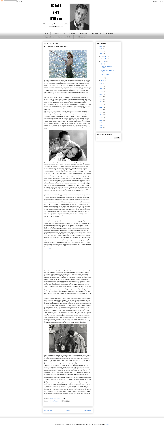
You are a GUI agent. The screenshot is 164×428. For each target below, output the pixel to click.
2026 (101, 46)
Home (46, 33)
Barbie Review (105, 74)
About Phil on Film (59, 33)
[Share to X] (65, 401)
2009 (101, 117)
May (102, 78)
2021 (101, 86)
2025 (101, 48)
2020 (101, 89)
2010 (101, 115)
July (102, 64)
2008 (101, 120)
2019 (101, 91)
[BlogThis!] (63, 401)
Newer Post (48, 411)
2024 (101, 51)
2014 (101, 104)
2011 (101, 112)
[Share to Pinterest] (69, 401)
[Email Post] (64, 398)
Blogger (107, 424)
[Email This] (62, 401)
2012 (101, 109)
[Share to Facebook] (67, 401)
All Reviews (72, 33)
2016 (101, 99)
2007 (101, 122)
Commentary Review (64, 37)
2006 (101, 125)
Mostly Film (109, 33)
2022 (101, 83)
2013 (101, 107)
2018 (101, 94)
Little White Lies (96, 33)
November (104, 59)
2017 (101, 96)
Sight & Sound (49, 37)
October (103, 61)
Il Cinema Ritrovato (54, 401)
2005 (101, 128)
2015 (101, 102)
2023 (101, 54)
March (103, 80)
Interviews (83, 33)
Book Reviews (80, 37)
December (104, 56)
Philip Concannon (55, 398)
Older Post (87, 411)
